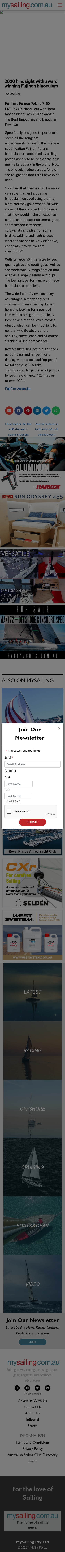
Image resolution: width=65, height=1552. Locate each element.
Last (7, 789)
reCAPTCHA (12, 801)
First (7, 777)
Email (8, 757)
